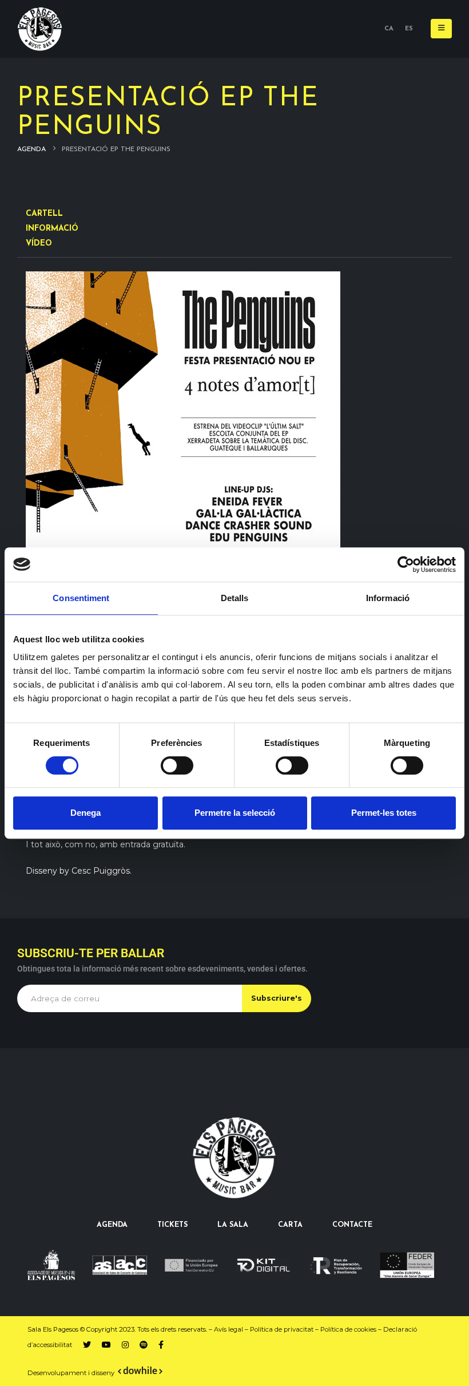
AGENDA (112, 1225)
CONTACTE (352, 1225)
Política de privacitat (281, 1329)
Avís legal (228, 1329)
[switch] (177, 765)
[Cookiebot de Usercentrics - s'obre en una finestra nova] (406, 564)
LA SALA (232, 1225)
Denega (85, 813)
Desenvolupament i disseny (71, 1373)
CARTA (290, 1225)
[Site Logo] (40, 29)
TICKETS (172, 1225)
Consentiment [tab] (81, 598)
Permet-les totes (383, 813)
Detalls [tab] (235, 598)
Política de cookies (348, 1329)
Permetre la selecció (234, 813)
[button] (441, 28)
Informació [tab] (388, 598)
